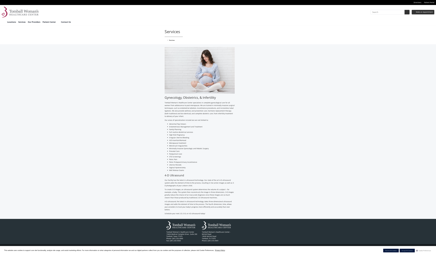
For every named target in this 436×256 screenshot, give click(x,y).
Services (22, 22)
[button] (423, 250)
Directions (417, 2)
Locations (11, 22)
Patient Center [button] (49, 22)
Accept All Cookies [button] (407, 251)
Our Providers (34, 22)
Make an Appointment (424, 12)
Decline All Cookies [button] (391, 251)
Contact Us (66, 22)
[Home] (3, 22)
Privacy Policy (220, 250)
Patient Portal (429, 2)
